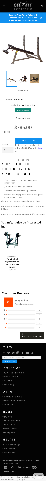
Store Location (8, 448)
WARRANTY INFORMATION (13, 401)
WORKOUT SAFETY (10, 377)
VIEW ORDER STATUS (11, 421)
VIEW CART (7, 417)
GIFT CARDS (7, 380)
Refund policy (8, 432)
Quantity (5, 144)
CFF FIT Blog (8, 384)
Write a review (23, 110)
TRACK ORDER (8, 425)
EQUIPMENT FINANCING (13, 373)
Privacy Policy (13, 463)
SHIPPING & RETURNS (12, 397)
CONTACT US (7, 404)
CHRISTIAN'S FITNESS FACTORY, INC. (20, 460)
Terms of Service (9, 428)
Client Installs (8, 452)
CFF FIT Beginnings (11, 445)
